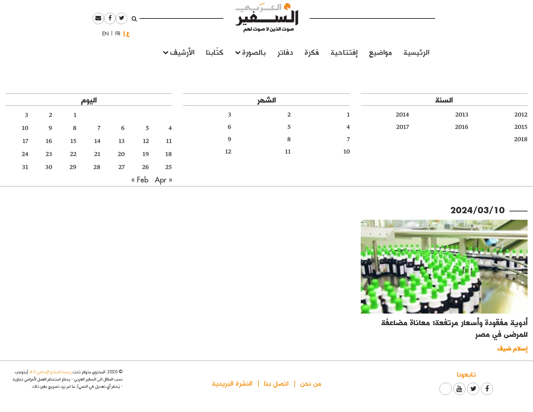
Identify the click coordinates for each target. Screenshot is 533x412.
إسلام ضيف (512, 348)
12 (228, 151)
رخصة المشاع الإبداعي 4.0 (50, 371)
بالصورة (254, 51)
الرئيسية (416, 51)
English (103, 33)
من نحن (310, 382)
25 (168, 167)
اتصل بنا (276, 382)
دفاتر (285, 51)
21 (97, 154)
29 (73, 167)
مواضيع (380, 51)
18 (168, 154)
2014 (402, 114)
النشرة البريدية (232, 382)
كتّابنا (214, 51)
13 (122, 141)
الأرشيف (182, 51)
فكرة (312, 51)
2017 (402, 127)
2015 (521, 127)
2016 (461, 127)
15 (73, 141)
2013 (461, 114)
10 (346, 151)
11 (288, 151)
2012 (521, 114)
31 (25, 167)
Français (115, 33)
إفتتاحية (344, 51)
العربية (128, 33)
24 (25, 154)
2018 (521, 139)
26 (145, 167)
